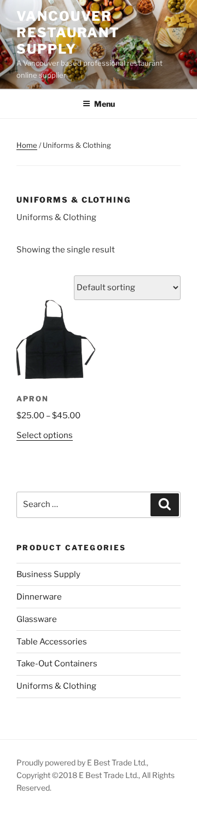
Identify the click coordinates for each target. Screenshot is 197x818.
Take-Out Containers (56, 664)
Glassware (36, 619)
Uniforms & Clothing (56, 686)
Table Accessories (51, 642)
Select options (44, 435)
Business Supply (48, 574)
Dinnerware (39, 597)
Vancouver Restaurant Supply (68, 32)
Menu (104, 103)
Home (26, 145)
